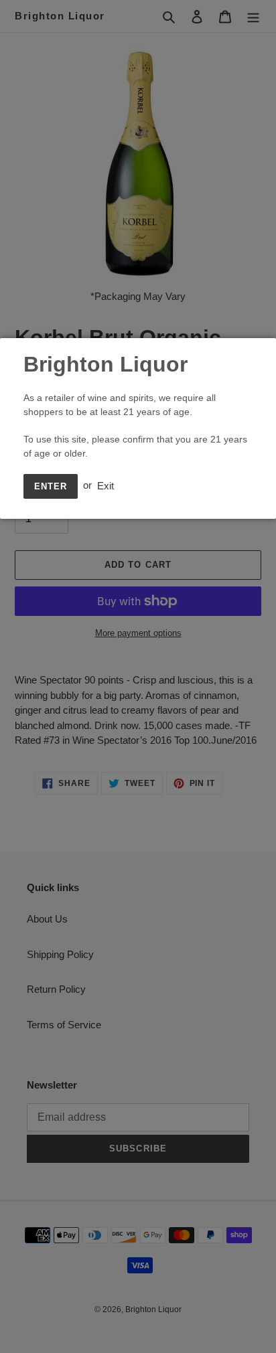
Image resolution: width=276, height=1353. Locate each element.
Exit (105, 485)
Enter (50, 486)
